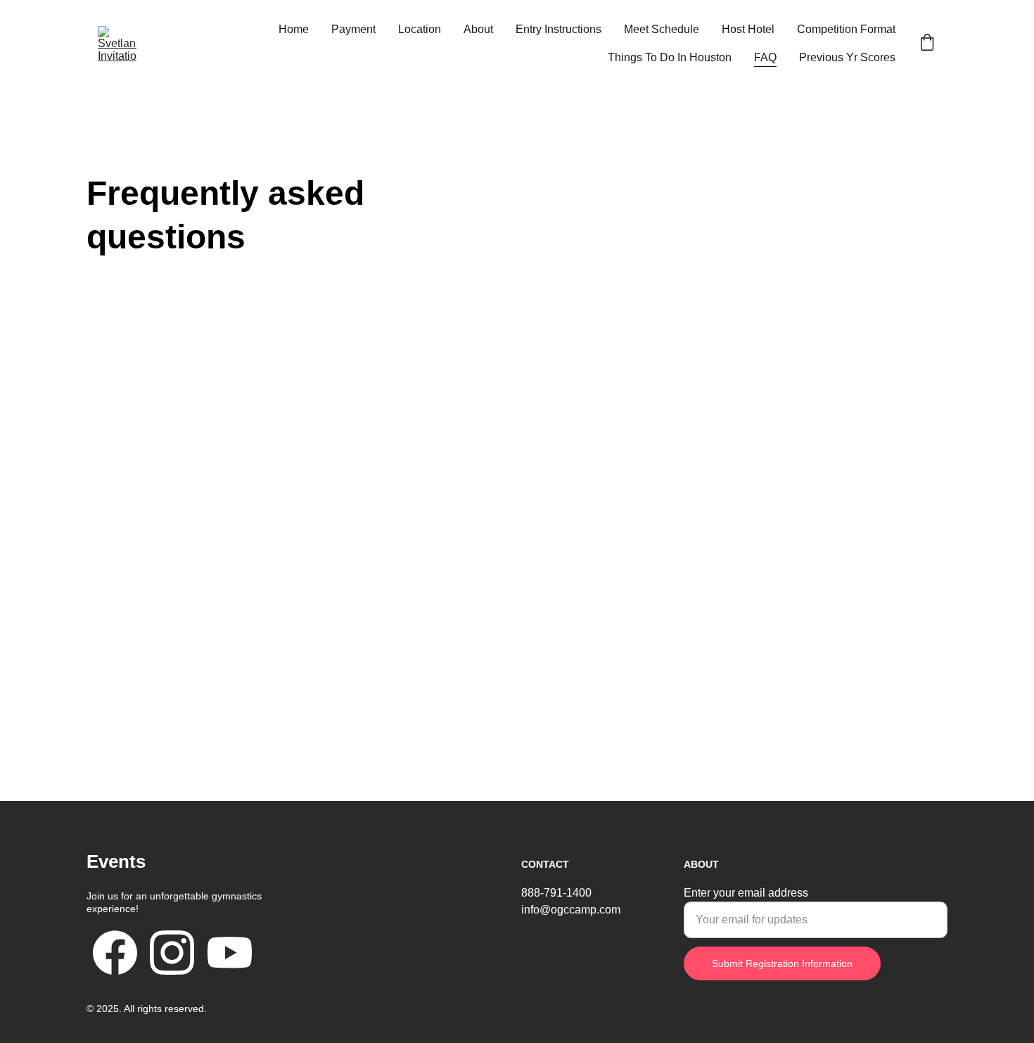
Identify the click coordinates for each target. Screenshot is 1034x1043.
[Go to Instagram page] (172, 952)
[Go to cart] (927, 43)
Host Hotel (748, 29)
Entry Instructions (558, 29)
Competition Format (846, 29)
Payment (353, 29)
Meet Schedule (661, 29)
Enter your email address (746, 893)
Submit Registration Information (782, 963)
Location (419, 29)
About (478, 29)
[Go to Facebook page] (115, 952)
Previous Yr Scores (847, 57)
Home (294, 29)
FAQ (765, 57)
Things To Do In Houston (670, 57)
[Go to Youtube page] (230, 952)
